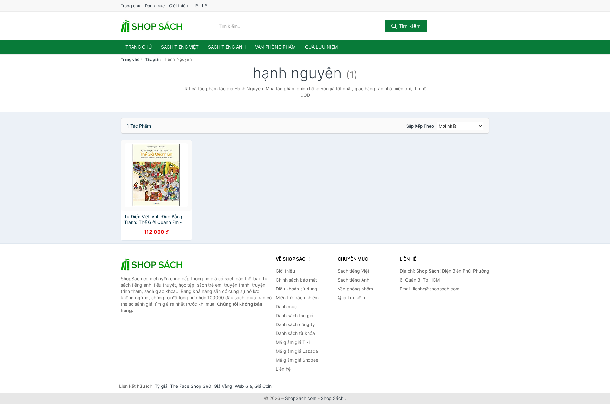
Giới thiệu (178, 5)
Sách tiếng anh (227, 47)
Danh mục (155, 5)
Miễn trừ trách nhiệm (297, 297)
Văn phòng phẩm (275, 47)
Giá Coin (263, 386)
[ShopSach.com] (152, 26)
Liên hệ (200, 5)
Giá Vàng (223, 386)
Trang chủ (130, 5)
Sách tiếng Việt (353, 271)
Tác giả (152, 59)
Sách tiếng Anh (353, 279)
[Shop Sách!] (152, 264)
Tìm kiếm (409, 26)
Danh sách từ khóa (295, 333)
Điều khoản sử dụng (296, 288)
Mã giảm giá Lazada (297, 351)
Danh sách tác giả (294, 315)
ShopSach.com (300, 398)
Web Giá (243, 386)
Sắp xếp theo (420, 126)
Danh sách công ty (295, 324)
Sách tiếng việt (180, 47)
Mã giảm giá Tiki (293, 342)
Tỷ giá (161, 386)
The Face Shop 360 (190, 386)
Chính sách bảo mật (296, 279)
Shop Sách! (333, 398)
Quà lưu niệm (321, 47)
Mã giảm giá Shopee (297, 360)
